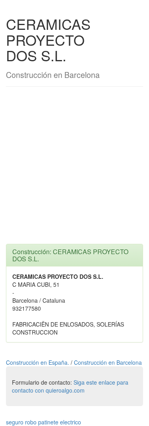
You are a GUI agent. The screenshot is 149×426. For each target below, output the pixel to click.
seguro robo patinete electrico (43, 422)
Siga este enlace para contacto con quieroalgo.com (70, 386)
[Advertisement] (74, 169)
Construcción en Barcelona (108, 362)
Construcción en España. (38, 362)
